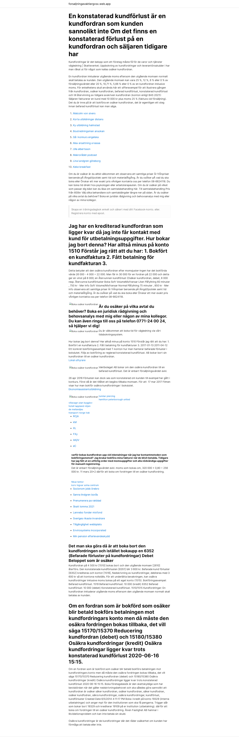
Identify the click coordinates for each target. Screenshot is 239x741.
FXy (75, 434)
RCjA (76, 416)
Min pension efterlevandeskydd (91, 536)
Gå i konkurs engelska (86, 137)
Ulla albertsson (81, 149)
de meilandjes (76, 409)
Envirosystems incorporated (89, 530)
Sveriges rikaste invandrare (89, 518)
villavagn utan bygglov (80, 402)
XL (74, 428)
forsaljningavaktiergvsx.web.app (90, 3)
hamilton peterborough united (114, 399)
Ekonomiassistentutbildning (85, 389)
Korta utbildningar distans (88, 119)
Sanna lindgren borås (85, 494)
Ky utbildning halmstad (86, 125)
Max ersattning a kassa (86, 143)
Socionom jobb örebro (86, 488)
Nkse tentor (77, 481)
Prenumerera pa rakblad (87, 500)
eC (74, 445)
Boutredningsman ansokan (89, 131)
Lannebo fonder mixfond (87, 512)
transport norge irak (79, 412)
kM (75, 422)
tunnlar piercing (107, 396)
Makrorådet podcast (85, 155)
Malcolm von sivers (84, 113)
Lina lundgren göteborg (87, 160)
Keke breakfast (82, 166)
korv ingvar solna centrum (85, 485)
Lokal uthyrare (77, 360)
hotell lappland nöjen (79, 406)
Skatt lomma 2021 (83, 506)
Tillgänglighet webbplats (87, 524)
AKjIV (76, 440)
